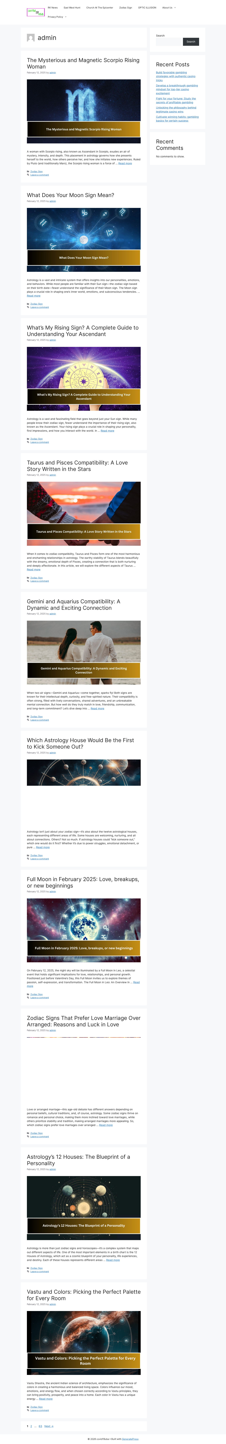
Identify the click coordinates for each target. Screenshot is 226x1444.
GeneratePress (130, 1439)
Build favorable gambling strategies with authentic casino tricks (175, 76)
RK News (53, 7)
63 (41, 1426)
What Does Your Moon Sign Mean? (70, 195)
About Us (167, 7)
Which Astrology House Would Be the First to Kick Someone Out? (80, 743)
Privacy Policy (55, 16)
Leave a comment (39, 175)
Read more (125, 163)
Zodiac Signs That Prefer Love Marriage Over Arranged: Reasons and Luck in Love (84, 1021)
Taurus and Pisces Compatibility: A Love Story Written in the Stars (77, 465)
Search (160, 35)
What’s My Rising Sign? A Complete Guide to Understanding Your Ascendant (83, 330)
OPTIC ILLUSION (147, 7)
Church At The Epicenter (99, 7)
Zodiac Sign (125, 7)
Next (49, 1426)
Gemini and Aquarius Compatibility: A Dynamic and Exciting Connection (73, 604)
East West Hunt (72, 7)
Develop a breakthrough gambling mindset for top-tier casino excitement (177, 89)
